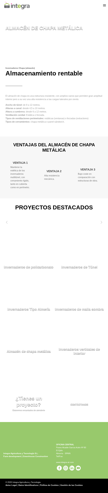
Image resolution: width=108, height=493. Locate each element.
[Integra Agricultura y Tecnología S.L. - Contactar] (99, 5)
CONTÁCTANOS (79, 404)
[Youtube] (78, 468)
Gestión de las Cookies (71, 485)
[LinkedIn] (72, 468)
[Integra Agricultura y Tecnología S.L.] (27, 5)
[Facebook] (59, 468)
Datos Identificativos (28, 485)
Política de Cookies (49, 485)
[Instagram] (65, 468)
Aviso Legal (11, 485)
